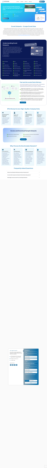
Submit (31, 382)
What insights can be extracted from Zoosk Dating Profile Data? (17, 177)
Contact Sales (42, 1)
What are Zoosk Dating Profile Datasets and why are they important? (18, 172)
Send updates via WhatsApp (30, 363)
